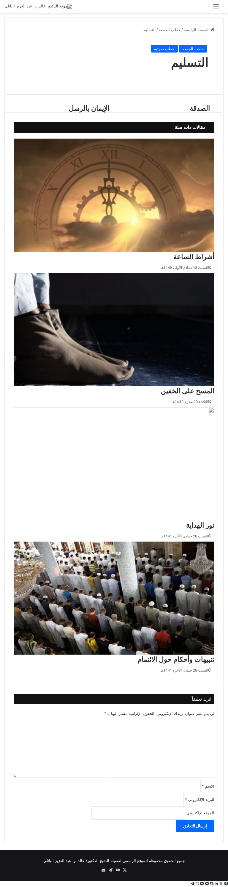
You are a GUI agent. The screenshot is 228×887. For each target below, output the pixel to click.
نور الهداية (200, 525)
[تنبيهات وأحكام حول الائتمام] (114, 598)
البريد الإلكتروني (199, 799)
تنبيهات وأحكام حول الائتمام (175, 659)
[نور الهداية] (114, 463)
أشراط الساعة (193, 257)
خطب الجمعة (169, 29)
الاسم (208, 786)
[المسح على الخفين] (114, 329)
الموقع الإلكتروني (200, 812)
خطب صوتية (164, 48)
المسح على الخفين (187, 391)
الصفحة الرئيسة (197, 29)
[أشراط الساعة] (114, 195)
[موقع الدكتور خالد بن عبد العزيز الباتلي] (38, 6)
